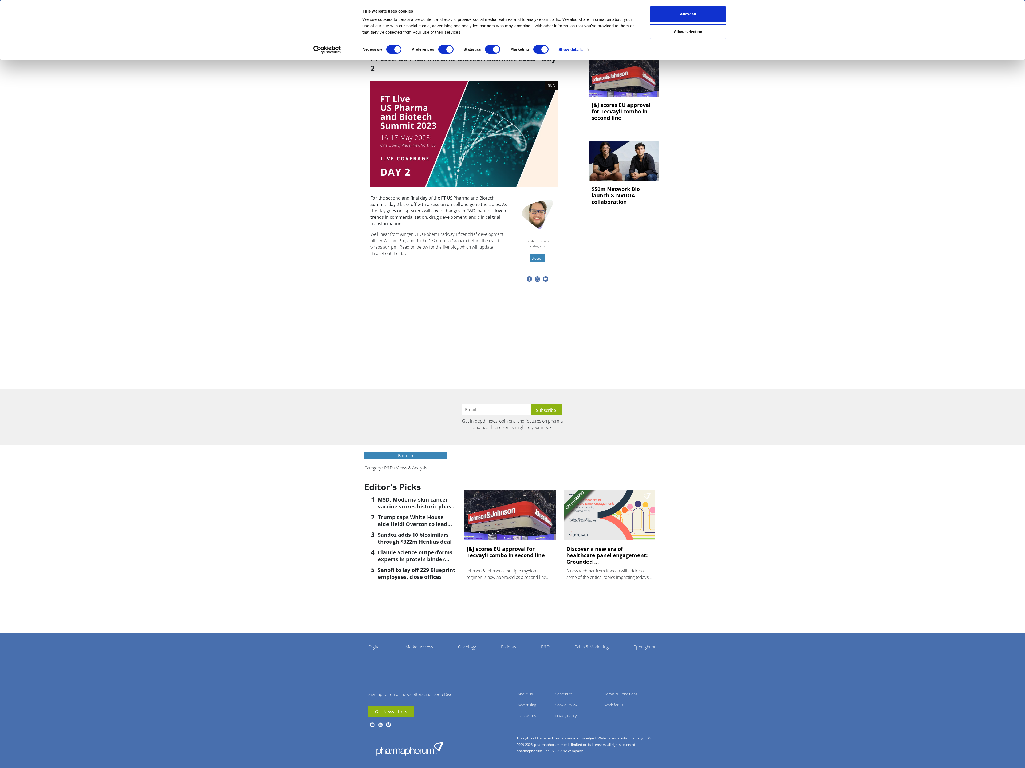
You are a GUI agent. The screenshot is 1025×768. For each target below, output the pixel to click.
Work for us (614, 704)
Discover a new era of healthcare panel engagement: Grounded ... (607, 555)
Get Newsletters (391, 712)
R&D (545, 647)
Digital (374, 647)
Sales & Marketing (592, 647)
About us (525, 694)
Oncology (467, 647)
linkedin (380, 724)
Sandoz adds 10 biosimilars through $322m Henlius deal (415, 538)
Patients (508, 647)
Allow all (688, 14)
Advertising (527, 704)
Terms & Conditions (620, 694)
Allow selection (688, 31)
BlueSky (388, 724)
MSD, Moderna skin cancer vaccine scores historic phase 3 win (416, 506)
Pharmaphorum (409, 748)
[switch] (446, 49)
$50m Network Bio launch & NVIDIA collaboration (616, 195)
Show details (570, 49)
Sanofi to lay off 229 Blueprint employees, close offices (416, 573)
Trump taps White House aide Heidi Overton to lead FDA (412, 524)
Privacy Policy (566, 715)
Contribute (564, 694)
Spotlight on (645, 647)
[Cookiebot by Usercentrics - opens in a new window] (327, 50)
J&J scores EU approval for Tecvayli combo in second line (621, 111)
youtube (372, 724)
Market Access (419, 647)
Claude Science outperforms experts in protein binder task (415, 559)
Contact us (527, 715)
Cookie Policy (566, 704)
